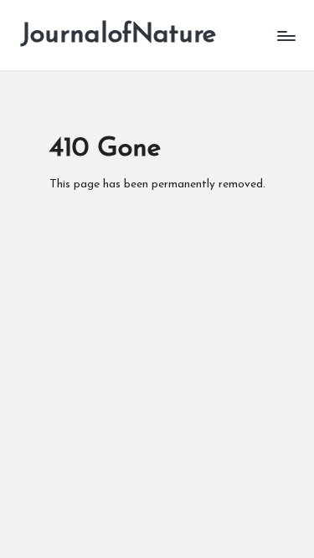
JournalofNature (118, 35)
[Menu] (285, 35)
